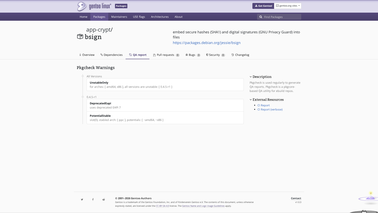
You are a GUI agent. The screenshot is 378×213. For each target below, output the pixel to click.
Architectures (160, 17)
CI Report (264, 105)
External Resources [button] (268, 100)
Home (83, 17)
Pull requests (167, 55)
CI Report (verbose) (270, 109)
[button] (263, 6)
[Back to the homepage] (94, 6)
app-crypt (98, 29)
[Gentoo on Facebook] (92, 200)
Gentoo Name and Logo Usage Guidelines (203, 205)
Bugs (193, 55)
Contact (296, 198)
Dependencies (113, 55)
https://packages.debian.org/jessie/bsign (207, 42)
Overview (88, 55)
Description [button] (262, 77)
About (179, 17)
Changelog (241, 55)
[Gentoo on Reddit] (103, 200)
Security (216, 55)
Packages (99, 17)
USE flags (139, 17)
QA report (139, 55)
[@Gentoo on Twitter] (82, 200)
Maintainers (119, 17)
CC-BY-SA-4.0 (162, 205)
